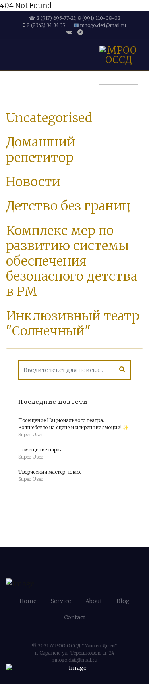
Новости (33, 182)
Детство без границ (68, 206)
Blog (123, 601)
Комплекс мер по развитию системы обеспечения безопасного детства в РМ (71, 261)
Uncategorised (49, 118)
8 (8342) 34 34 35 (46, 25)
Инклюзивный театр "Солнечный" (72, 323)
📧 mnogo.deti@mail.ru (99, 25)
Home (28, 601)
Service (61, 601)
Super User (30, 434)
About (93, 601)
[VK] (69, 32)
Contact (74, 617)
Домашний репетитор (40, 149)
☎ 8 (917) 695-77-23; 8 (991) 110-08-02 (74, 18)
